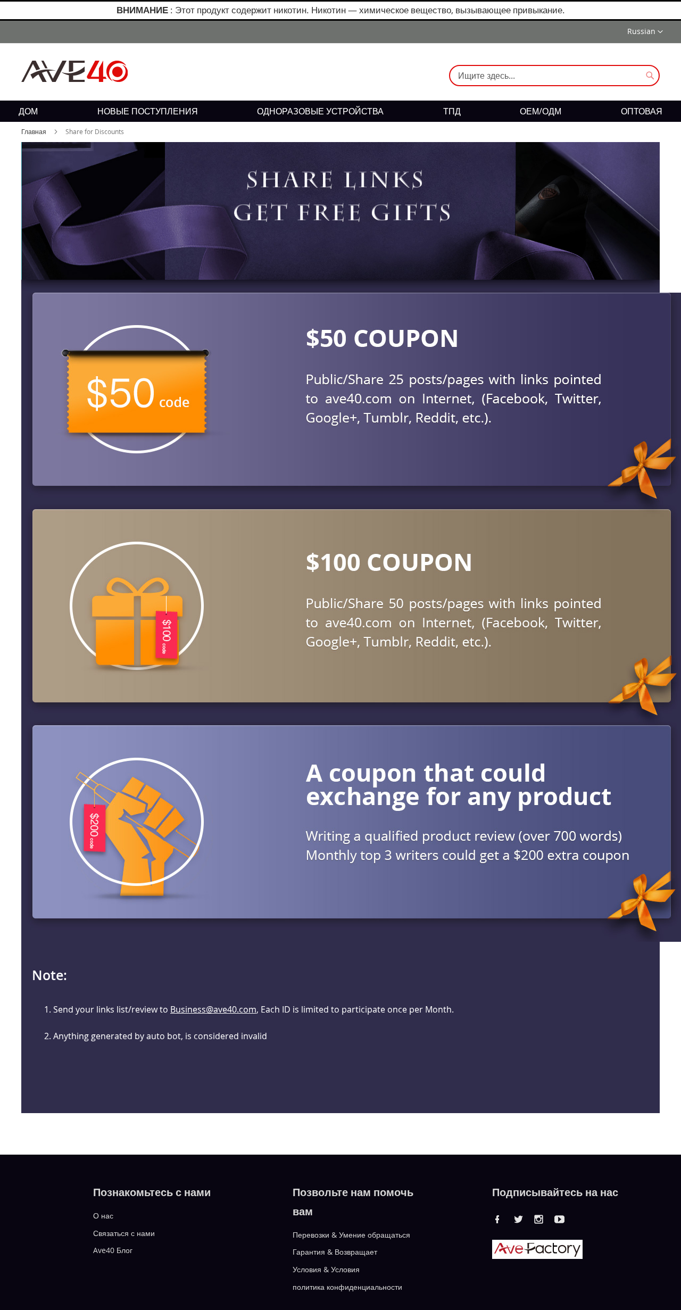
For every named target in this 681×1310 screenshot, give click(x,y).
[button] (645, 32)
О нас (103, 1215)
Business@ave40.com (213, 1009)
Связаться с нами (124, 1233)
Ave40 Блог (112, 1250)
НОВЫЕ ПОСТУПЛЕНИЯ (147, 111)
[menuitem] (28, 111)
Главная (34, 131)
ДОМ (28, 111)
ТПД (452, 111)
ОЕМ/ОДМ (540, 111)
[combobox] (554, 75)
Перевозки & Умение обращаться (351, 1234)
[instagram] (539, 1219)
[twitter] (518, 1219)
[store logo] (74, 71)
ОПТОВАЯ (641, 111)
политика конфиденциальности (347, 1287)
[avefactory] (537, 1256)
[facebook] (497, 1219)
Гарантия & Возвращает (335, 1252)
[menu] (340, 111)
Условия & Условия (326, 1269)
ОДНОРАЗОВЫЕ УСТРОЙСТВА (320, 111)
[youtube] (559, 1219)
